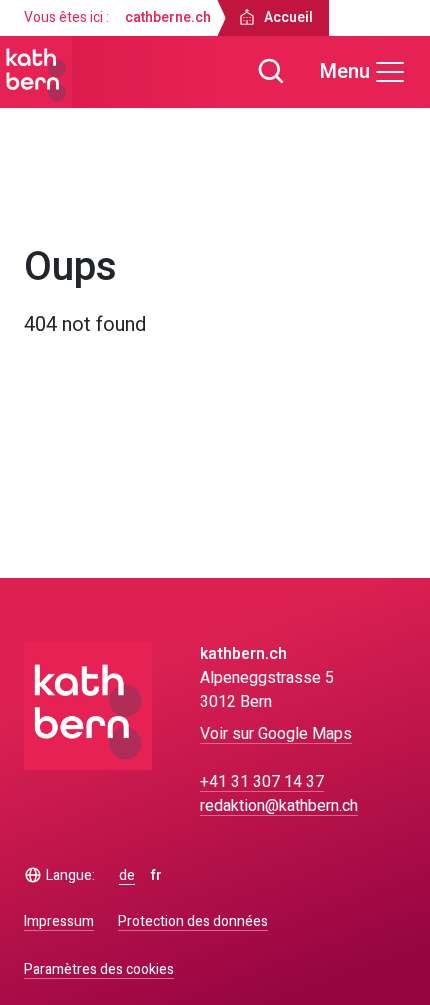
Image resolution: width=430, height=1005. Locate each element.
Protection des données (193, 921)
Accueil (67, 198)
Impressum (59, 921)
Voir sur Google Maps (276, 734)
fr (156, 876)
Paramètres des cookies (99, 970)
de (127, 876)
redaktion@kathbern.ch (279, 806)
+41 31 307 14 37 (262, 782)
